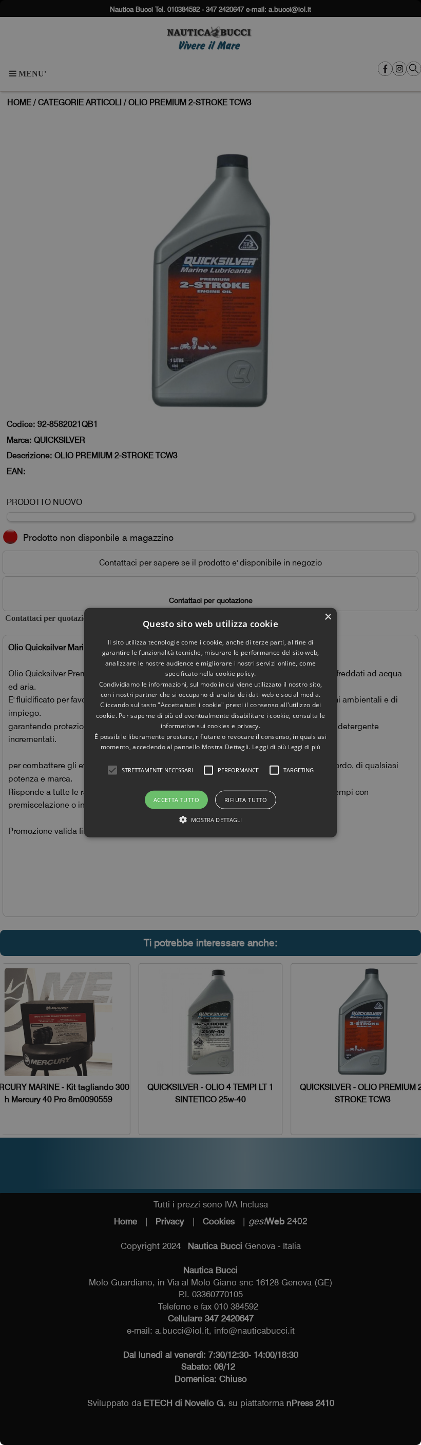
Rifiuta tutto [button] (245, 800)
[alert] (210, 722)
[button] (112, 770)
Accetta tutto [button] (176, 800)
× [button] (328, 617)
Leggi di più (304, 747)
